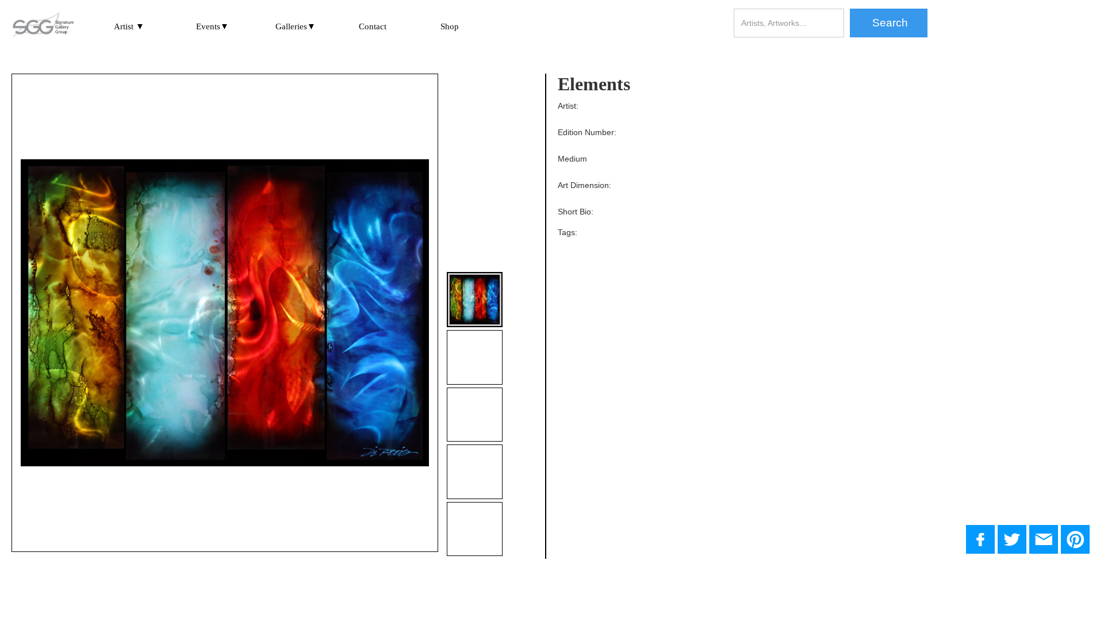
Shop (449, 26)
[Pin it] (1075, 539)
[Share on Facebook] (980, 539)
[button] (129, 26)
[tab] (474, 299)
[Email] (1043, 539)
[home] (43, 26)
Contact (372, 26)
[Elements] (1012, 539)
